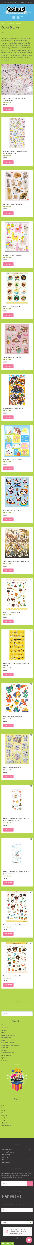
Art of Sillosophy (6, 1055)
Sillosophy (4, 1123)
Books (3, 1040)
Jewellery (4, 1030)
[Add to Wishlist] (31, 65)
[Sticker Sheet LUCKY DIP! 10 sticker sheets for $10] (17, 79)
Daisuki (3, 1108)
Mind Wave (4, 1115)
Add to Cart (8, 109)
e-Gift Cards (5, 1060)
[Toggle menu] (30, 1149)
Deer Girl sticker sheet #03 (12, 976)
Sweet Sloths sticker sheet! (12, 357)
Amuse (3, 1103)
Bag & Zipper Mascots (8, 1035)
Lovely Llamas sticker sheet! (12, 255)
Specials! (4, 1058)
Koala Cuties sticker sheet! (12, 767)
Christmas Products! (7, 1052)
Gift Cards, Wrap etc (7, 1042)
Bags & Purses (6, 1037)
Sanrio (3, 1120)
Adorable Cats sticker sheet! (12, 204)
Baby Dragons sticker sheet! (12, 716)
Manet (3, 1113)
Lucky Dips (4, 1047)
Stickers (4, 1027)
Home (3, 23)
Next (17, 1001)
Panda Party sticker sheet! (12, 510)
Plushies (4, 1032)
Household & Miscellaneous (10, 1045)
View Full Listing (6, 1125)
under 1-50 (18, 23)
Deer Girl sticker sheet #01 (12, 612)
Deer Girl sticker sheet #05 (12, 925)
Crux (2, 1105)
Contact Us (8, 1243)
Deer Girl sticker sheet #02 (12, 306)
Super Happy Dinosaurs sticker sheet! (16, 561)
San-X (3, 1118)
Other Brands (10, 23)
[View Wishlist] (21, 17)
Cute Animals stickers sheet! (12, 459)
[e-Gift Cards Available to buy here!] (17, 1079)
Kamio (3, 1110)
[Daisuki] (17, 10)
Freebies (4, 1050)
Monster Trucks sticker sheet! (13, 408)
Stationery (4, 1025)
